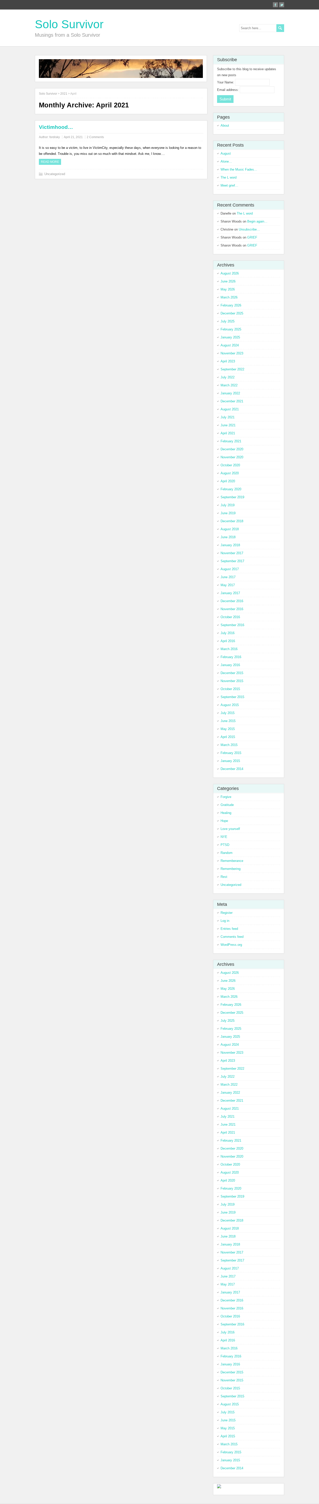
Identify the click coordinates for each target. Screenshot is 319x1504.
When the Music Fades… (239, 169)
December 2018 (232, 521)
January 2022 (230, 393)
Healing (226, 813)
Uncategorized (54, 174)
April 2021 (228, 433)
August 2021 (230, 409)
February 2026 (231, 305)
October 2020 (230, 465)
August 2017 (230, 569)
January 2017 (230, 593)
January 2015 (230, 761)
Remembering (230, 869)
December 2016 (232, 601)
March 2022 (229, 385)
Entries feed (229, 929)
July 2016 (228, 633)
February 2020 (231, 489)
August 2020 (230, 473)
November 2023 (232, 353)
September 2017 (232, 561)
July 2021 (228, 417)
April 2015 (228, 737)
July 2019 (228, 505)
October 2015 (230, 689)
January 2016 (230, 665)
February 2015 (231, 753)
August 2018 (230, 529)
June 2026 (228, 281)
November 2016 (232, 609)
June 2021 (228, 425)
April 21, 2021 (73, 137)
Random (227, 853)
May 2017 (228, 585)
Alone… (226, 161)
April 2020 (228, 481)
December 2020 (232, 449)
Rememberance (232, 861)
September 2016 (232, 625)
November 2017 (232, 553)
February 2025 (231, 329)
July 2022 (228, 377)
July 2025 (228, 321)
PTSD (225, 845)
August (226, 153)
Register (227, 913)
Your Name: (226, 82)
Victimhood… (56, 127)
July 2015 (228, 713)
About (225, 125)
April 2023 (228, 361)
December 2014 (232, 769)
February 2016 (231, 657)
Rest (224, 877)
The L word (229, 177)
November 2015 (232, 681)
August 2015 (230, 705)
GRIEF (252, 237)
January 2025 (230, 337)
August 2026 (230, 273)
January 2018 (230, 545)
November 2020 (232, 457)
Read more (50, 162)
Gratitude (227, 805)
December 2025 (232, 313)
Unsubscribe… (249, 229)
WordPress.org (231, 945)
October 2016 (230, 617)
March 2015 (229, 745)
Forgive (226, 797)
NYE (224, 837)
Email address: (228, 90)
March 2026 (229, 297)
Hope (224, 821)
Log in (225, 921)
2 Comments (95, 137)
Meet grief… (229, 185)
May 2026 (228, 289)
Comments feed (232, 937)
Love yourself (230, 829)
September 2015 (232, 697)
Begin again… (257, 221)
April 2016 (228, 641)
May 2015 (228, 729)
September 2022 (232, 369)
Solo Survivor (69, 24)
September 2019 (232, 497)
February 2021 (231, 441)
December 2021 (232, 401)
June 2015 (228, 721)
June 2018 (228, 537)
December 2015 (232, 673)
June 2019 (228, 513)
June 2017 (228, 577)
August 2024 (230, 345)
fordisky (54, 137)
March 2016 (229, 649)
